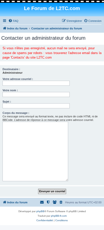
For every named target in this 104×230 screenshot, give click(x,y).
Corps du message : (16, 112)
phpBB (40, 211)
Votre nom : (10, 90)
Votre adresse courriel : (18, 78)
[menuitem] (13, 21)
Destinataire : (11, 69)
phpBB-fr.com (59, 215)
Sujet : (7, 101)
